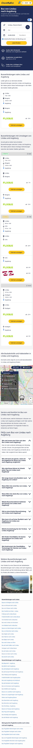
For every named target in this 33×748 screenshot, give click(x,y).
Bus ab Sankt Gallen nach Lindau (10, 645)
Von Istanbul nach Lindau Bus (9, 619)
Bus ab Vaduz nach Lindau (8, 651)
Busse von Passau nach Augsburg (10, 709)
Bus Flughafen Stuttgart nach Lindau (11, 731)
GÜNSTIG (5, 154)
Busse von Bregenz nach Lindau (10, 602)
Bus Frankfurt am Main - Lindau (10, 611)
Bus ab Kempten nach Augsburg (10, 683)
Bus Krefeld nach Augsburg (9, 689)
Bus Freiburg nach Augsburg (9, 674)
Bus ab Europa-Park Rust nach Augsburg (12, 672)
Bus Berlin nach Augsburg (8, 666)
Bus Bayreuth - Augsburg (8, 663)
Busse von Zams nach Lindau (9, 654)
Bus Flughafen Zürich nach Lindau (10, 734)
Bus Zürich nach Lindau (8, 657)
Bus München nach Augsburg (9, 703)
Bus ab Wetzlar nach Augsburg (10, 717)
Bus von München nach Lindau (10, 631)
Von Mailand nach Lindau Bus (9, 625)
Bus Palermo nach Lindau (8, 637)
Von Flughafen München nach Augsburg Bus (13, 740)
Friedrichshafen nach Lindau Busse (11, 617)
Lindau (17, 367)
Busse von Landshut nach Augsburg (11, 692)
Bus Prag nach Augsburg (8, 711)
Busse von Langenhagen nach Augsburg (12, 694)
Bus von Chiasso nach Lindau (9, 608)
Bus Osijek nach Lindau (8, 634)
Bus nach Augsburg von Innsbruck (11, 680)
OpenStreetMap (24, 404)
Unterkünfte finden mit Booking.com (15, 39)
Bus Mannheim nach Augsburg (10, 700)
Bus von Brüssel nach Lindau (9, 605)
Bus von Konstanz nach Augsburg (10, 686)
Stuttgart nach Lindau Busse (9, 648)
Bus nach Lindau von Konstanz (10, 622)
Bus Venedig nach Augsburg (9, 714)
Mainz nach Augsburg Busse (9, 697)
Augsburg (27, 367)
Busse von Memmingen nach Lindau (11, 628)
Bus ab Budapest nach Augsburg (10, 669)
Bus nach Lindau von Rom (8, 642)
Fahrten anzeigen (16, 125)
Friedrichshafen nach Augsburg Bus (11, 677)
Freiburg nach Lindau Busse (9, 614)
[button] (22, 398)
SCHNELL (5, 217)
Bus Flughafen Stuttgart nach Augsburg (12, 743)
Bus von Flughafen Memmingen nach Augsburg (14, 738)
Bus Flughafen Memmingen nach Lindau (12, 728)
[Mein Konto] (19, 2)
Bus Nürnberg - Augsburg (8, 706)
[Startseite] (8, 3)
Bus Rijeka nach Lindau (8, 639)
